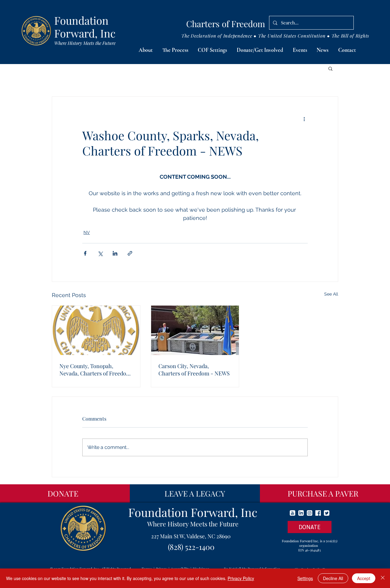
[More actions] (304, 118)
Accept (363, 578)
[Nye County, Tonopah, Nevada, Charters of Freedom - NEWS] (96, 330)
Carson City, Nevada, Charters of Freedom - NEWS (194, 369)
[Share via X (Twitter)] (100, 253)
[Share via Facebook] (85, 253)
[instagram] (309, 513)
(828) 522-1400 (191, 547)
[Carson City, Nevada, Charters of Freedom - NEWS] (195, 330)
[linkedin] (301, 513)
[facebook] (318, 513)
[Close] (382, 578)
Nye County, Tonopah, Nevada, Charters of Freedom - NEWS (95, 369)
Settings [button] (305, 578)
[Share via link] (130, 253)
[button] (145, 50)
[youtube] (292, 513)
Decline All (333, 578)
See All (331, 294)
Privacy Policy (241, 578)
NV (86, 232)
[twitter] (326, 513)
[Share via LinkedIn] (115, 253)
